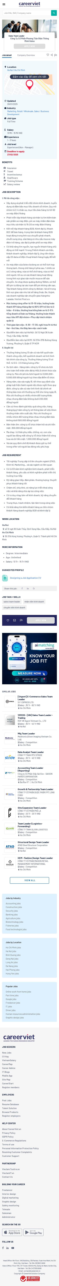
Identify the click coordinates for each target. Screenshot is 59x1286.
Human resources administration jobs (23, 1014)
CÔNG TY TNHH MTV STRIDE (30, 755)
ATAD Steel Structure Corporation (33, 845)
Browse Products (10, 1112)
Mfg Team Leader (26, 733)
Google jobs (11, 999)
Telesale (6, 1209)
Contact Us (7, 1177)
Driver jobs (10, 1010)
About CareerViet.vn (11, 1129)
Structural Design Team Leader (33, 842)
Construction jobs (14, 907)
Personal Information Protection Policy (20, 1148)
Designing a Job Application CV (25, 577)
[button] (48, 55)
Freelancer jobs (13, 1002)
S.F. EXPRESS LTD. (26, 702)
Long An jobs (12, 962)
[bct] (29, 1278)
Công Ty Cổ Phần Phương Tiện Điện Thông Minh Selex (29, 39)
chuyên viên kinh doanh (14, 607)
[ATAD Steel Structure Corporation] (9, 847)
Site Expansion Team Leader (32, 807)
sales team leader (12, 601)
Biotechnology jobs (14, 922)
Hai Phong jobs (12, 969)
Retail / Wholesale (25, 111)
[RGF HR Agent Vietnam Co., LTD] (9, 720)
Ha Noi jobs (11, 951)
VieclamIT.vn (8, 1173)
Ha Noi (10, 70)
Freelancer (7, 1190)
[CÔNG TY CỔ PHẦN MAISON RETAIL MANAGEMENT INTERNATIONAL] (9, 862)
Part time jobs (12, 995)
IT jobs (9, 1006)
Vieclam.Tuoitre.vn (11, 1169)
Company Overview (26, 55)
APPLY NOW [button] (29, 46)
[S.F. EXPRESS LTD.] (9, 701)
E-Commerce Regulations (14, 1140)
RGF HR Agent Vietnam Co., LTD (32, 721)
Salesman (6, 1213)
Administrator (8, 1217)
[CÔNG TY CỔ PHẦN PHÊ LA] (9, 812)
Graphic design (9, 1201)
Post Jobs (6, 1100)
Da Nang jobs (12, 966)
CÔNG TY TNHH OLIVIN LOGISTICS (33, 829)
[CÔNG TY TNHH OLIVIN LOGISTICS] (9, 828)
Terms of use (8, 1144)
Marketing (11, 111)
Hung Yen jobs (12, 973)
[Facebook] (3, 1247)
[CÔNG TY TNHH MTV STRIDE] (9, 757)
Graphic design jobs (15, 1017)
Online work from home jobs (18, 991)
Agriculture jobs (13, 918)
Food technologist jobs (16, 929)
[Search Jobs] (54, 13)
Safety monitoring (10, 1205)
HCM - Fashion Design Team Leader (35, 858)
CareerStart (8, 1083)
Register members (10, 1087)
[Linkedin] (7, 1247)
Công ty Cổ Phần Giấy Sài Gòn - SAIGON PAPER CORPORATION (35, 775)
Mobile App (7, 1075)
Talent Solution (9, 1108)
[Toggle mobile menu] (4, 4)
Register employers (11, 1115)
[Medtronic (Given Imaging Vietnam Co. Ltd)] (9, 738)
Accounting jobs (13, 903)
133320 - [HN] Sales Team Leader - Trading (35, 716)
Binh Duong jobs (13, 955)
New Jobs (6, 1052)
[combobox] (27, 13)
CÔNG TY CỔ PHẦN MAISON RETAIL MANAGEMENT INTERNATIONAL (33, 862)
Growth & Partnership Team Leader (35, 789)
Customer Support (10, 1156)
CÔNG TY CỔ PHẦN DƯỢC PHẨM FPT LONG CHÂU (36, 794)
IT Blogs (6, 1072)
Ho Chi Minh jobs (13, 947)
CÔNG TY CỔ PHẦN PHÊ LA (29, 811)
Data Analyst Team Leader (31, 752)
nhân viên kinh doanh (34, 601)
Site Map (6, 1079)
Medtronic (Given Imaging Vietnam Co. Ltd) (35, 738)
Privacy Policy (8, 1133)
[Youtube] (12, 1247)
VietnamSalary (9, 1060)
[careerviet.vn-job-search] (12, 1232)
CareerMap (7, 1064)
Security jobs (12, 910)
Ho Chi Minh (19, 70)
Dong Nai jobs (12, 958)
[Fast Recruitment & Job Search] (29, 4)
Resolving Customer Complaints (17, 1152)
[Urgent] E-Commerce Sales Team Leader (35, 698)
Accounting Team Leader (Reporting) (30, 769)
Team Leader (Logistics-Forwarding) (30, 825)
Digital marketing (10, 1197)
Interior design (9, 1194)
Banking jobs (12, 914)
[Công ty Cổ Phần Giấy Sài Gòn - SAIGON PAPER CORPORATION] (9, 772)
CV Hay (5, 1056)
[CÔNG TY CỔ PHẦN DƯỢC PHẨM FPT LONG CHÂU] (9, 794)
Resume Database (10, 1104)
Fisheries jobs (12, 925)
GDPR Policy (7, 1136)
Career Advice (8, 1068)
